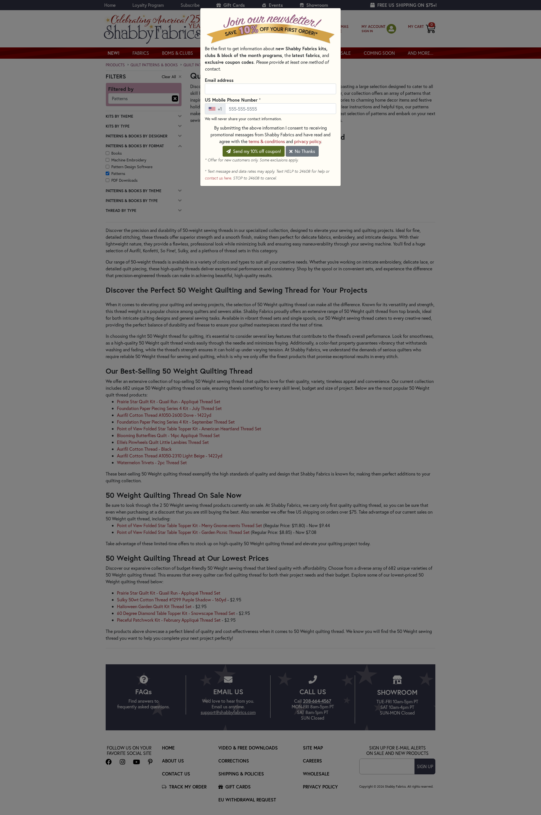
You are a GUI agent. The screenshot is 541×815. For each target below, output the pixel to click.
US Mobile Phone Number (233, 100)
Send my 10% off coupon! (256, 151)
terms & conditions (267, 141)
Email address (219, 80)
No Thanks (304, 151)
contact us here (218, 178)
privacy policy (307, 141)
